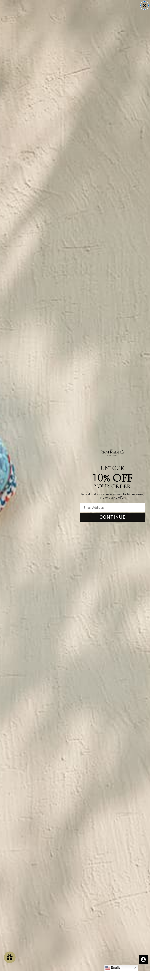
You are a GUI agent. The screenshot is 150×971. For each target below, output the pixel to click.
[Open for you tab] (143, 959)
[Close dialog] (144, 5)
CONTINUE (112, 517)
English (116, 967)
